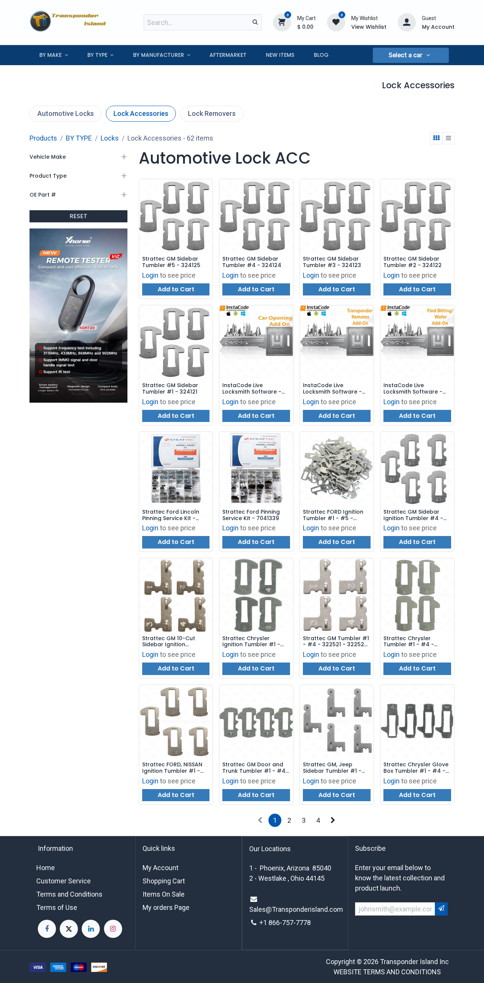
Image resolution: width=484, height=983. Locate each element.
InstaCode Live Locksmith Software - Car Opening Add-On (251, 388)
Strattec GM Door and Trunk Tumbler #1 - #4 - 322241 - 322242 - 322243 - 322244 (253, 767)
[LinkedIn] (91, 929)
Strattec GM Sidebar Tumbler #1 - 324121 (170, 388)
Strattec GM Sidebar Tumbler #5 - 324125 (171, 262)
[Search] (255, 22)
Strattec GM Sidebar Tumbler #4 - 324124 (251, 262)
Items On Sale (164, 894)
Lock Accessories (140, 113)
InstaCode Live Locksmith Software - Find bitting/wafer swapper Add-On (412, 388)
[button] (410, 55)
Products (43, 138)
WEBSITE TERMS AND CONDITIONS (387, 972)
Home (45, 868)
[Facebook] (47, 929)
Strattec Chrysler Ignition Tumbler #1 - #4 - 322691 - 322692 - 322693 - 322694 (254, 641)
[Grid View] (436, 138)
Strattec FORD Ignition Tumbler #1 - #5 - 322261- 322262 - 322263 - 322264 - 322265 (333, 515)
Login (150, 275)
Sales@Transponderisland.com (296, 909)
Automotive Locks (65, 113)
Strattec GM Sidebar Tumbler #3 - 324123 (332, 262)
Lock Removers (212, 113)
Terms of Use (56, 907)
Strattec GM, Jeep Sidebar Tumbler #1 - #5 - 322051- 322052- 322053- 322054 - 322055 (333, 767)
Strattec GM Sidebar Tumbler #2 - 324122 (412, 262)
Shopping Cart (164, 881)
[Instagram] (113, 929)
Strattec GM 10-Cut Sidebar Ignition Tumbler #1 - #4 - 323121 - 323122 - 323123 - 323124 (175, 641)
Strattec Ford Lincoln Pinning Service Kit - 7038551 (170, 515)
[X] (69, 929)
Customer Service (63, 881)
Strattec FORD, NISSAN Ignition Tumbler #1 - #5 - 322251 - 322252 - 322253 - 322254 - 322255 (174, 767)
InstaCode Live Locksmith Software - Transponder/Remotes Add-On (334, 388)
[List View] (448, 138)
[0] (282, 22)
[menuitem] (53, 55)
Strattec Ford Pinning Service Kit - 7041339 (251, 515)
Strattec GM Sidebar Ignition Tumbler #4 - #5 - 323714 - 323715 (413, 515)
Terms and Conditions (69, 894)
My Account (160, 868)
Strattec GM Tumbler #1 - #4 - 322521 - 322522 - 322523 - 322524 (336, 641)
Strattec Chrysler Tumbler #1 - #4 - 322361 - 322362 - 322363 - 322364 (408, 641)
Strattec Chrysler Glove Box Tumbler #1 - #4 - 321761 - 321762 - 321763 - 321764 (417, 767)
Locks (110, 138)
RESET (78, 216)
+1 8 (265, 923)
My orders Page (166, 907)
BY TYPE (79, 138)
